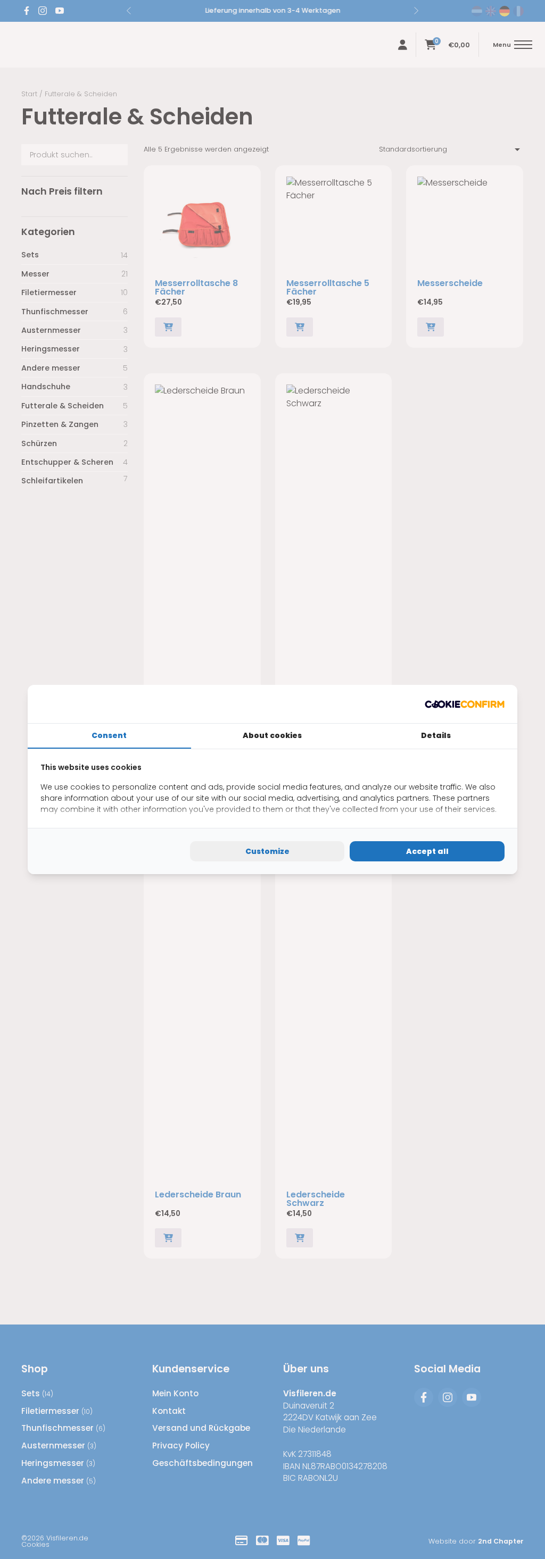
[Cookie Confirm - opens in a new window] (465, 704)
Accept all (427, 851)
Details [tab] (436, 735)
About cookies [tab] (272, 735)
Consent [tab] (109, 735)
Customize (267, 851)
